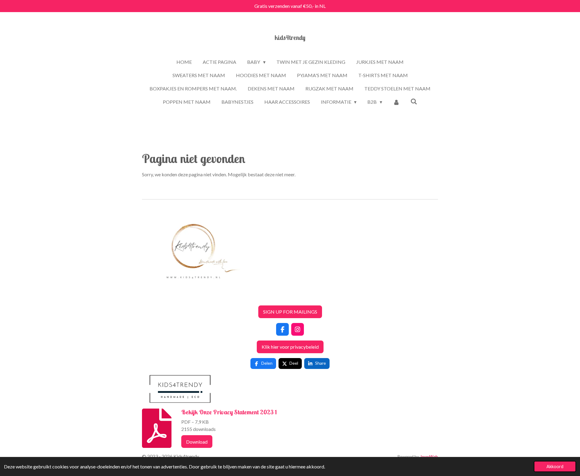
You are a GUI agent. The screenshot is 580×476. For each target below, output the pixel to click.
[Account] (396, 102)
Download (197, 442)
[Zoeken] (414, 101)
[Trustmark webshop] (147, 297)
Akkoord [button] (554, 466)
